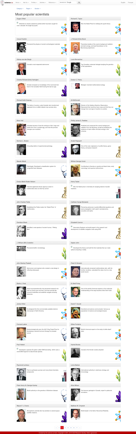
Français (130, 2)
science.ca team (52, 433)
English (123, 2)
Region (28, 8)
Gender (37, 8)
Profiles (33, 2)
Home (18, 2)
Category (19, 8)
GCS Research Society (79, 433)
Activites (42, 2)
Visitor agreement (92, 433)
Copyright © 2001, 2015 (65, 433)
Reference (52, 2)
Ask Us (25, 2)
